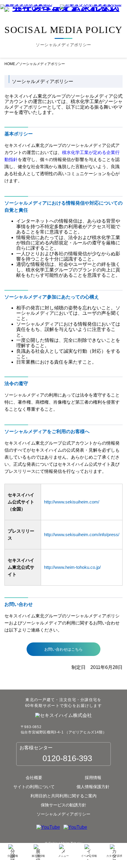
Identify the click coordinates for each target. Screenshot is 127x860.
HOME (9, 64)
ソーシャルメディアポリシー (63, 814)
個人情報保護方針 (93, 786)
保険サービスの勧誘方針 (63, 805)
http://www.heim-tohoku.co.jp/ (72, 567)
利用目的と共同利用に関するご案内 (63, 795)
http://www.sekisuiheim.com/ (71, 501)
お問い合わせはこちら (63, 649)
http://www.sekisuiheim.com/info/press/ (81, 534)
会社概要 (34, 777)
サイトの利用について (34, 786)
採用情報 (93, 777)
